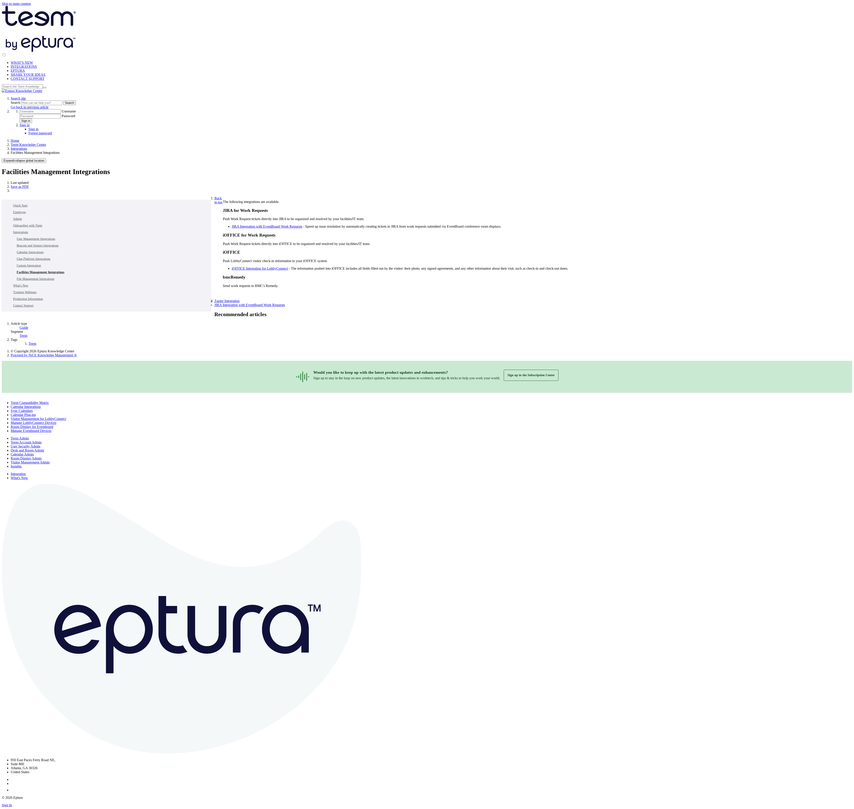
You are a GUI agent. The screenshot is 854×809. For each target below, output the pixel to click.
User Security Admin (25, 446)
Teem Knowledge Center (28, 145)
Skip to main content (16, 4)
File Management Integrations (35, 279)
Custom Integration (29, 265)
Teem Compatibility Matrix (30, 403)
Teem (23, 335)
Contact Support (23, 305)
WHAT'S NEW (22, 62)
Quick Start (20, 205)
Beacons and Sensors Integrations (37, 245)
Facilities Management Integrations (40, 272)
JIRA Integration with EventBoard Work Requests (267, 226)
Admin (17, 219)
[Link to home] (22, 91)
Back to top (218, 200)
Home (15, 141)
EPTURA (18, 70)
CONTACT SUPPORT (27, 78)
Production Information (28, 299)
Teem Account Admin (26, 442)
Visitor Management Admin (30, 462)
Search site (18, 98)
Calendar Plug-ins (23, 415)
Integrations (19, 149)
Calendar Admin (22, 454)
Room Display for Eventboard (32, 427)
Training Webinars (24, 292)
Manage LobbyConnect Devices (33, 423)
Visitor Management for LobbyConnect (38, 419)
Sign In (7, 805)
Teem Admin (20, 438)
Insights (16, 466)
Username (69, 111)
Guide (24, 327)
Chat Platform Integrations (33, 259)
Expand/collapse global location (24, 160)
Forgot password (40, 133)
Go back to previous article (29, 107)
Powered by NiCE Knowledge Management (44, 355)
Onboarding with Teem (27, 225)
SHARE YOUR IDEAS (28, 74)
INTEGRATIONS (24, 66)
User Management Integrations (36, 239)
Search (16, 102)
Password (68, 116)
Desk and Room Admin (27, 450)
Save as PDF (20, 187)
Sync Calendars (22, 411)
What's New (20, 285)
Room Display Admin (26, 458)
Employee (19, 212)
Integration (18, 474)
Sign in (25, 120)
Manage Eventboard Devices (31, 431)
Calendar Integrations (30, 252)
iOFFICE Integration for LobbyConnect (260, 268)
